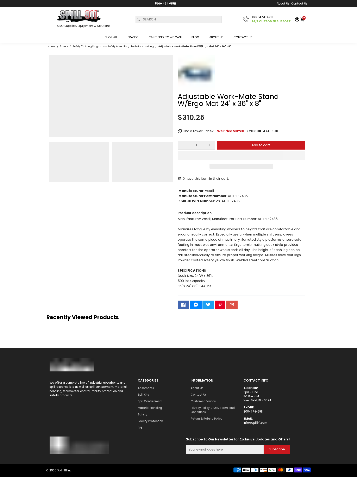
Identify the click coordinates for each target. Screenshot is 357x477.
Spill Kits (143, 395)
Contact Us (299, 3)
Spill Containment (150, 401)
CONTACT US (242, 37)
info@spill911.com (255, 423)
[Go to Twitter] (208, 305)
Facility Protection (150, 421)
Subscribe (277, 449)
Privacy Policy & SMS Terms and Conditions (213, 410)
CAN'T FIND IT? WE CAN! (165, 37)
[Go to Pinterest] (220, 305)
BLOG (195, 37)
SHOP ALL (111, 37)
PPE (140, 428)
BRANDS (133, 37)
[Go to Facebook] (183, 305)
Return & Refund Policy (206, 419)
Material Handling (150, 408)
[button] (241, 155)
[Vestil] (196, 91)
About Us (283, 3)
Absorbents (146, 388)
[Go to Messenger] (196, 305)
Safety (142, 414)
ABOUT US (216, 37)
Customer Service (203, 401)
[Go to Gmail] (232, 305)
